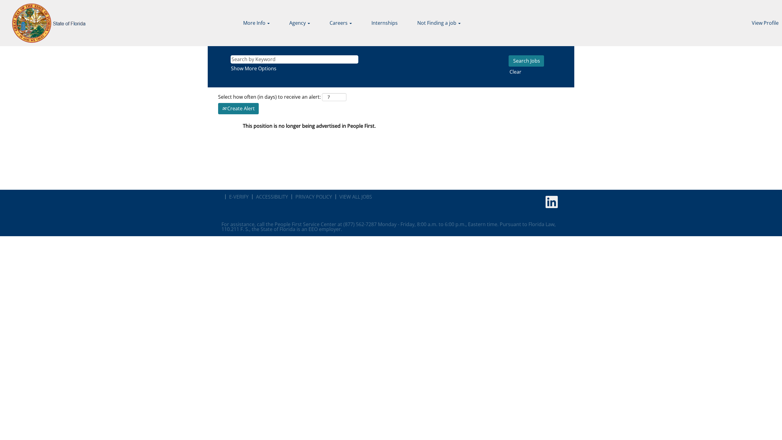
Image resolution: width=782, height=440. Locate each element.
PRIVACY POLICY (313, 196)
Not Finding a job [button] (437, 23)
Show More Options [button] (253, 68)
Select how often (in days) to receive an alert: (269, 97)
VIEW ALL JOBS (355, 196)
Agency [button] (298, 23)
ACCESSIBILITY (272, 196)
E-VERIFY (239, 196)
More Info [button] (255, 23)
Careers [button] (339, 23)
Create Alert (240, 108)
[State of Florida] (44, 23)
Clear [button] (515, 71)
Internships (384, 23)
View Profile (765, 23)
